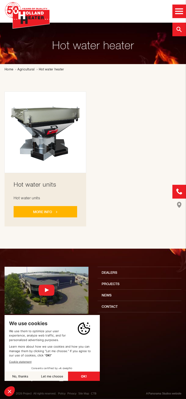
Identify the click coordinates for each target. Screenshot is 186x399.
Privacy (71, 393)
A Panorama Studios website (163, 393)
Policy (62, 393)
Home (9, 69)
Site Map (83, 393)
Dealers (109, 272)
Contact (110, 306)
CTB (93, 393)
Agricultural (25, 69)
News (107, 295)
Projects (111, 284)
